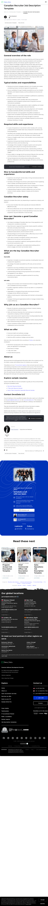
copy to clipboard (5, 611)
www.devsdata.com (29, 400)
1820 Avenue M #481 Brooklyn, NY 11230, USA (29, 605)
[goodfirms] (44, 738)
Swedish (29, 585)
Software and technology (26, 582)
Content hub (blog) (26, 583)
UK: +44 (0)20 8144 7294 (42, 691)
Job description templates (9, 722)
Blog (32, 749)
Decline (42, 903)
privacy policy (28, 904)
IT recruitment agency (21, 365)
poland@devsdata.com (9, 609)
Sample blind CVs (7, 701)
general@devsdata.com (13, 400)
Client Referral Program (41, 749)
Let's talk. (4, 656)
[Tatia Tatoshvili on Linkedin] (9, 17)
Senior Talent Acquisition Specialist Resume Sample (21, 390)
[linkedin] (8, 738)
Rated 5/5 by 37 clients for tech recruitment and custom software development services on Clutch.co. (16, 751)
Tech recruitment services (9, 693)
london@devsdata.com (9, 627)
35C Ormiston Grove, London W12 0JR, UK (6, 621)
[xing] (22, 738)
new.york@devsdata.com (32, 609)
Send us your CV (6, 699)
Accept (43, 899)
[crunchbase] (26, 738)
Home (5, 12)
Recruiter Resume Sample (14, 386)
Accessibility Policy (36, 746)
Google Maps (5, 614)
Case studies (5, 708)
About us (4, 690)
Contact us (37, 683)
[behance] (13, 738)
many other (5, 654)
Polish (24, 585)
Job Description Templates (15, 12)
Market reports (6, 719)
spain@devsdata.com (31, 627)
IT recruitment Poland (8, 713)
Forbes (31, 340)
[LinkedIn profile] (25, 514)
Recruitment (21, 22)
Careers (40, 703)
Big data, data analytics (13, 582)
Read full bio (7, 435)
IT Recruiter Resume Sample (15, 388)
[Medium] (31, 738)
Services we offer (6, 696)
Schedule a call (25, 510)
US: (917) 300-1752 (40, 688)
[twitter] (17, 738)
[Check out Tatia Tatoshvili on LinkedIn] (4, 450)
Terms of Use (26, 746)
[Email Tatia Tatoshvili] (6, 450)
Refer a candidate (7, 716)
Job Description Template (10, 22)
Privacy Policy (17, 746)
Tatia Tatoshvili (13, 16)
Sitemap (10, 746)
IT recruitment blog (37, 582)
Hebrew (34, 585)
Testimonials (5, 711)
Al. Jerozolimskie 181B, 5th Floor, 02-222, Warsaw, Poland (9, 606)
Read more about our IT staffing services (33, 450)
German (19, 585)
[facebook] (4, 738)
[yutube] (40, 738)
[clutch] (35, 738)
